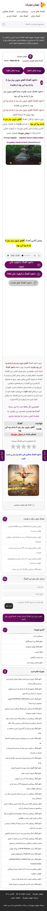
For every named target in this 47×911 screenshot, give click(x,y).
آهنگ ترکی (35, 16)
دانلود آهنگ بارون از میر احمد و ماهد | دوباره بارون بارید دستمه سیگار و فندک (24, 681)
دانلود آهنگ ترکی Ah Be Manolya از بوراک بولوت (25, 849)
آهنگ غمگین (8, 11)
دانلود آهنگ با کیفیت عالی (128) (21, 274)
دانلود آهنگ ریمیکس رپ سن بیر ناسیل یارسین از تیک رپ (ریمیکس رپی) (23, 796)
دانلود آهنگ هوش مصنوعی (34, 647)
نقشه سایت (15, 897)
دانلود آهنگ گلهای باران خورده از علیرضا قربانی (26, 768)
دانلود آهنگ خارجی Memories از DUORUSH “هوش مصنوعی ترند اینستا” (25, 701)
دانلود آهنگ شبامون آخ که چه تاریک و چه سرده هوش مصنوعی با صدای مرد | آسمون (25, 691)
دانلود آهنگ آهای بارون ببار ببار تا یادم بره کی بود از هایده (21, 82)
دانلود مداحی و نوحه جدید (35, 663)
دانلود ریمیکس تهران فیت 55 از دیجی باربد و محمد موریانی (25, 550)
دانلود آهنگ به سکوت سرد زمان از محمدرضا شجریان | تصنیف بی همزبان (24, 750)
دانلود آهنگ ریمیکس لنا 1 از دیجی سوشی (28, 778)
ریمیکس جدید (22, 11)
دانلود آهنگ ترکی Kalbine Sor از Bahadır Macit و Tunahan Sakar (25, 861)
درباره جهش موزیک (30, 897)
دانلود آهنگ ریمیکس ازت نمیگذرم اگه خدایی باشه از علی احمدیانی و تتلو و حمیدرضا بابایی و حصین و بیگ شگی (24, 721)
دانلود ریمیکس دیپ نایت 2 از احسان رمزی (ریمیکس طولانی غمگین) (24, 871)
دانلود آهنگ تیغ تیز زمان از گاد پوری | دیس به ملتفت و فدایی (24, 731)
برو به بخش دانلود (34, 70)
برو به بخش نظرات (13, 70)
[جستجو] (3, 24)
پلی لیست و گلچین (36, 657)
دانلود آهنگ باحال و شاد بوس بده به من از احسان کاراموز (23, 833)
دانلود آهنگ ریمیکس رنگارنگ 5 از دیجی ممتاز (26, 569)
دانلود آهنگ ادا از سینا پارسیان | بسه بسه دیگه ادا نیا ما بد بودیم (23, 760)
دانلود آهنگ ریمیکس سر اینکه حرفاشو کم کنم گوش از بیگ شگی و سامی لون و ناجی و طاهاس (23, 816)
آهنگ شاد (23, 16)
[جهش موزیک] (33, 5)
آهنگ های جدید (38, 11)
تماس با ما (10, 894)
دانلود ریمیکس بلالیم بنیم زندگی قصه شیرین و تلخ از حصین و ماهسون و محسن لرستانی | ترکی (23, 806)
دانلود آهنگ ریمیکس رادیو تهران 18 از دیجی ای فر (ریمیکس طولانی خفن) (26, 786)
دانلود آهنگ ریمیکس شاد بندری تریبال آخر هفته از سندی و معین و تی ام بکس (23, 825)
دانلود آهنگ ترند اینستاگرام (34, 641)
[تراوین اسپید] (23, 497)
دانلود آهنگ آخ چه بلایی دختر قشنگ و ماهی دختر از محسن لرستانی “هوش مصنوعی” (23, 711)
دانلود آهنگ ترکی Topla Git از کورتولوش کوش (26, 854)
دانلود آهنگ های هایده (21, 283)
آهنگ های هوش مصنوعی (32, 60)
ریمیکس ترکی (38, 636)
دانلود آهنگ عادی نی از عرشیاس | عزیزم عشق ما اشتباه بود (23, 740)
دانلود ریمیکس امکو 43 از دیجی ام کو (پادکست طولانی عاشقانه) (23, 539)
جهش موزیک (22, 56)
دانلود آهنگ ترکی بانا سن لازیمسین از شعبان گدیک (25, 884)
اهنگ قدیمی (39, 652)
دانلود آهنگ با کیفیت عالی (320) (21, 264)
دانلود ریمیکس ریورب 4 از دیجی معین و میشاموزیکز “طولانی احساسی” (24, 561)
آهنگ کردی (12, 16)
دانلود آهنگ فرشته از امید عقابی (31, 773)
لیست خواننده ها (23, 894)
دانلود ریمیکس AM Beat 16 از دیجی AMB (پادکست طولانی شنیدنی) (24, 529)
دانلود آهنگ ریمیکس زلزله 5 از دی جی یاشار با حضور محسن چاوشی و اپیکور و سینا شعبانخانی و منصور (25, 841)
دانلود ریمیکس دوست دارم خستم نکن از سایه (26, 879)
